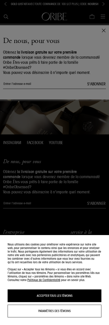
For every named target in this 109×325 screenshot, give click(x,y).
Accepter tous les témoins (54, 296)
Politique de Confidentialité (43, 280)
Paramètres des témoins (54, 311)
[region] (54, 280)
